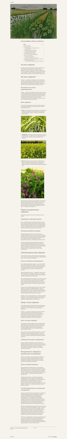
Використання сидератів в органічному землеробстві (33, 58)
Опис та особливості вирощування (31, 54)
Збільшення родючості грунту (31, 52)
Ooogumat (12, 2)
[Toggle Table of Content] (42, 44)
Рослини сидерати (27, 45)
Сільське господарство (23, 427)
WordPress (55, 436)
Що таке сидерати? (27, 46)
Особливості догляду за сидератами (32, 57)
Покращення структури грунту (31, 51)
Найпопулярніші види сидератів (30, 53)
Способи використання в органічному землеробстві (34, 61)
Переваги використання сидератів (30, 50)
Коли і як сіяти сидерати (30, 56)
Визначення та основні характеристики (32, 47)
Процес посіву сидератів (28, 55)
